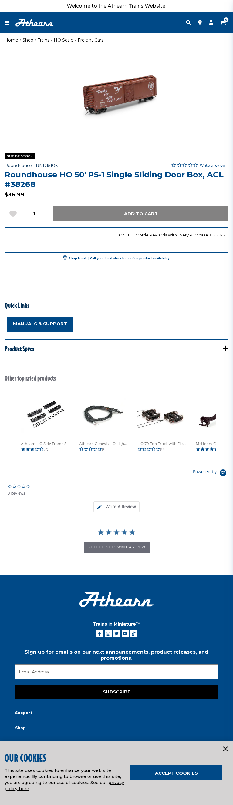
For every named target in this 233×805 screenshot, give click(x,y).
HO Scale (63, 40)
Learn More (219, 235)
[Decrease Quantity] (26, 213)
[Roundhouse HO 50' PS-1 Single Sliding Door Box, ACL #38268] (116, 95)
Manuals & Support (40, 324)
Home (11, 40)
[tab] (116, 506)
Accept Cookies (176, 773)
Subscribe (116, 692)
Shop (27, 40)
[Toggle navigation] (10, 23)
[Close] (225, 749)
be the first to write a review (116, 547)
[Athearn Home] (34, 22)
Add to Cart (141, 213)
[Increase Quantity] (42, 213)
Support (23, 712)
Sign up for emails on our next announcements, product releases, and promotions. (116, 655)
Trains (43, 40)
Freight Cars (90, 40)
